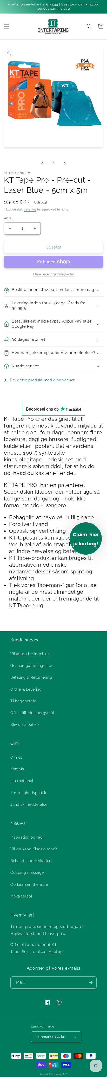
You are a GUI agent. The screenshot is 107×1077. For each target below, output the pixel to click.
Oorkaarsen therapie (29, 884)
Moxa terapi (21, 896)
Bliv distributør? (24, 724)
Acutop (56, 951)
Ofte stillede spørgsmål (32, 713)
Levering (30, 209)
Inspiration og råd (26, 837)
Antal (8, 218)
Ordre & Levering (26, 689)
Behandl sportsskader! (31, 861)
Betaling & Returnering (31, 677)
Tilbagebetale (23, 701)
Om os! (17, 757)
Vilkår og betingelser (29, 654)
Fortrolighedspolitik (28, 793)
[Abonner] (90, 982)
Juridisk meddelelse (28, 804)
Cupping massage (27, 872)
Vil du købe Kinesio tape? (33, 849)
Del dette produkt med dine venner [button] (42, 380)
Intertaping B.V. (58, 1074)
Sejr (25, 951)
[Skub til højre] (65, 163)
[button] (6, 26)
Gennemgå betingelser (31, 666)
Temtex (38, 951)
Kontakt (17, 769)
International (22, 781)
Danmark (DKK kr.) (51, 1037)
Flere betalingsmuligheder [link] (53, 274)
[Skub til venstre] (42, 163)
